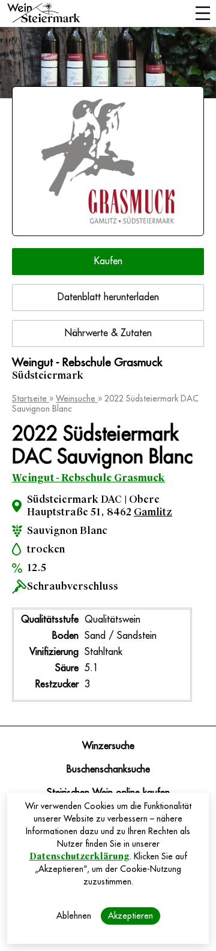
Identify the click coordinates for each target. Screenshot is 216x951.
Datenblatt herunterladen (108, 297)
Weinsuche (77, 398)
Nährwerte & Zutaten (108, 333)
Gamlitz (153, 512)
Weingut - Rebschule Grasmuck (88, 478)
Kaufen (108, 261)
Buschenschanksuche (108, 769)
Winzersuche (108, 746)
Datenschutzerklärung (79, 856)
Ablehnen (73, 915)
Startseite (30, 398)
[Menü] (202, 14)
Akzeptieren (130, 915)
